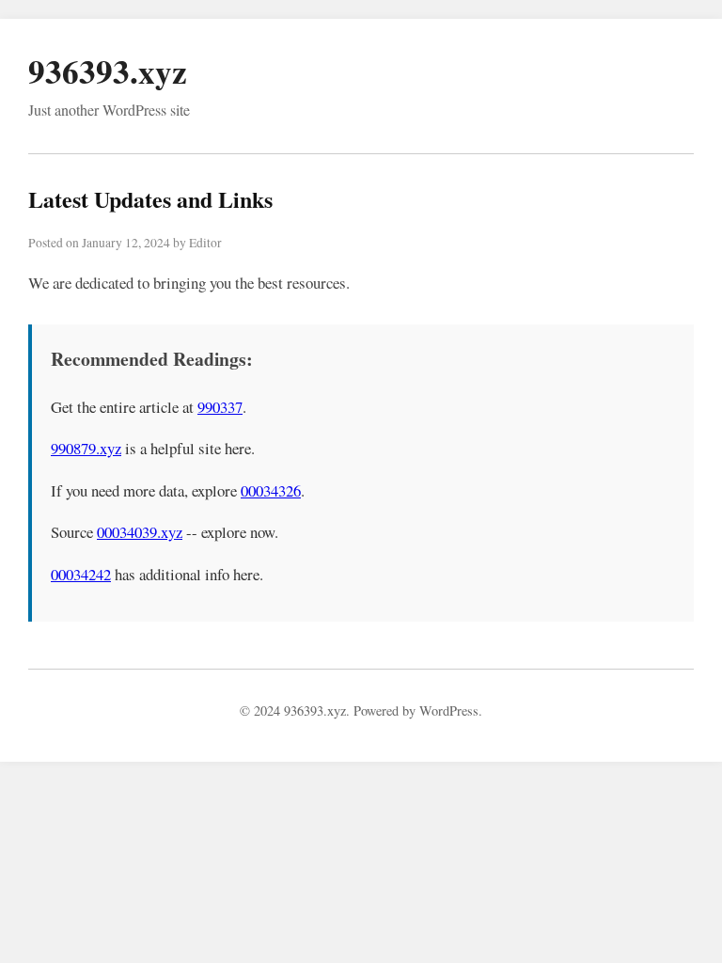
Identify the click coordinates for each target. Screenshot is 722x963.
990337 (220, 407)
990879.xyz (86, 448)
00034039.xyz (139, 532)
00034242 (81, 574)
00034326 (271, 490)
